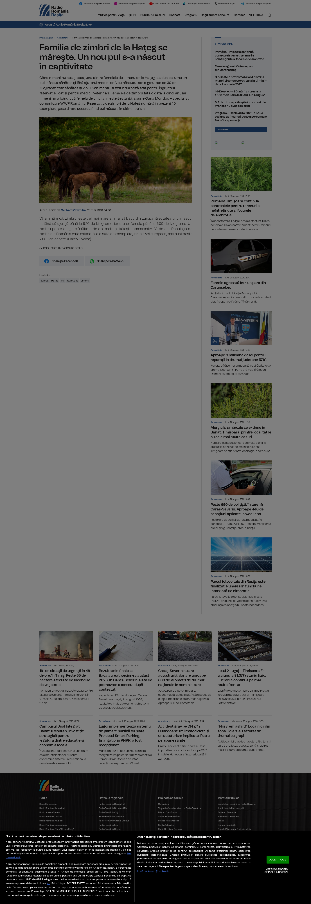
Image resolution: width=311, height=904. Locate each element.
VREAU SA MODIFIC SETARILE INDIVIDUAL (277, 870)
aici (48, 883)
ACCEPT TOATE (277, 860)
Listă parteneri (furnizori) (152, 871)
